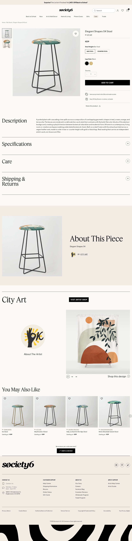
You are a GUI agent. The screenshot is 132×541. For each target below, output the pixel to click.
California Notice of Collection (43, 511)
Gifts (88, 16)
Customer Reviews (81, 492)
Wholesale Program (82, 495)
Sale (95, 16)
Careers (78, 486)
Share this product (92, 106)
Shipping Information (50, 486)
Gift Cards (46, 495)
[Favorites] (122, 10)
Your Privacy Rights (124, 511)
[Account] (117, 10)
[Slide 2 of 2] (7, 43)
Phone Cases (78, 16)
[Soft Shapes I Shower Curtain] (98, 342)
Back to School (31, 16)
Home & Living (66, 16)
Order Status (47, 492)
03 (76, 376)
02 (72, 376)
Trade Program (80, 498)
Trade (104, 16)
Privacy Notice (6, 511)
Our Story (78, 483)
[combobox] (103, 10)
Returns (45, 489)
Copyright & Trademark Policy (86, 511)
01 (68, 376)
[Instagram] (116, 465)
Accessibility (107, 511)
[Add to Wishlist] (5, 398)
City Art (89, 35)
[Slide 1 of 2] (7, 33)
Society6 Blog (79, 489)
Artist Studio (112, 486)
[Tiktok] (128, 465)
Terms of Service (65, 511)
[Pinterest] (122, 465)
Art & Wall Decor (51, 16)
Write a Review (68, 451)
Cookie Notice (23, 511)
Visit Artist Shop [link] (79, 299)
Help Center (47, 483)
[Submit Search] (95, 10)
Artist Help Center (114, 483)
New (41, 16)
